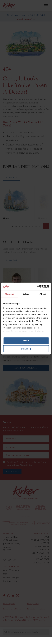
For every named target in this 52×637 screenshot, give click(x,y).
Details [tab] (26, 294)
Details (24, 349)
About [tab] (43, 294)
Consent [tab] (9, 294)
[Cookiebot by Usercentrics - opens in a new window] (37, 286)
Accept (26, 340)
